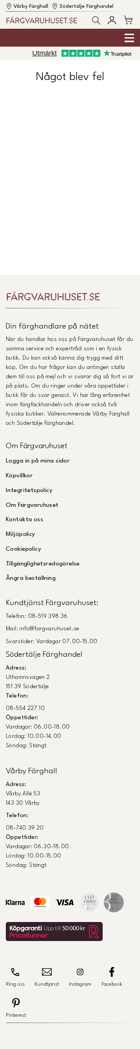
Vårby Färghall (31, 6)
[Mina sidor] (111, 20)
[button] (96, 20)
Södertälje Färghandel (87, 6)
